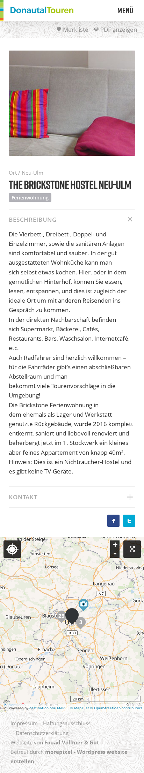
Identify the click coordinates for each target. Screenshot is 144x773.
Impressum (24, 723)
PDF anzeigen (118, 29)
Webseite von (54, 742)
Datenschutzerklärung (42, 732)
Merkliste (75, 29)
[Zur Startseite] (41, 10)
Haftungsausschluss (67, 723)
